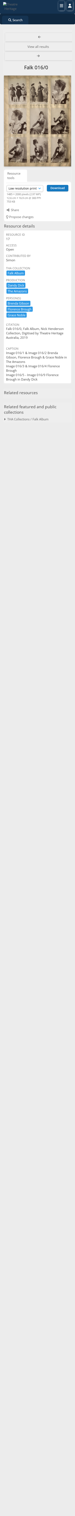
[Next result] (39, 56)
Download (57, 188)
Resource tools (13, 175)
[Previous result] (39, 37)
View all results (38, 46)
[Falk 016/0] (37, 121)
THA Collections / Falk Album (27, 419)
